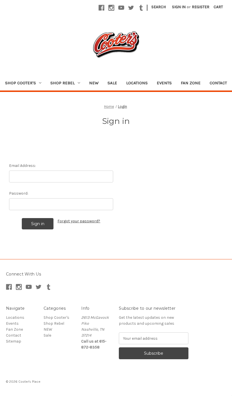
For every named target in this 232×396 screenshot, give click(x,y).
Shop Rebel (62, 82)
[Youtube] (121, 8)
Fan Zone (191, 82)
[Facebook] (101, 8)
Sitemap (13, 341)
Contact (218, 82)
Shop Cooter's (20, 82)
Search (158, 7)
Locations (137, 82)
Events (164, 82)
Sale (112, 82)
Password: (18, 193)
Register (200, 7)
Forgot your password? (78, 221)
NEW (93, 82)
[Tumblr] (141, 8)
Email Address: (22, 165)
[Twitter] (131, 8)
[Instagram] (111, 8)
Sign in (179, 7)
